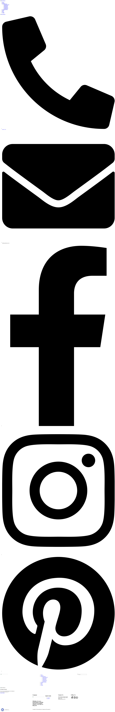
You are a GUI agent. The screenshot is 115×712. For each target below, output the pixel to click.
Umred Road (6, 7)
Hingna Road (6, 6)
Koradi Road (6, 8)
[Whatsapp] (77, 697)
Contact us (48, 697)
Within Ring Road (6, 4)
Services (48, 698)
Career (42, 684)
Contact (3, 12)
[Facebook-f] (72, 697)
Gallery (3, 10)
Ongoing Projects (43, 676)
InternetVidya (53, 709)
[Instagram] (74, 697)
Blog (3, 11)
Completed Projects (5, 9)
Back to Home (2, 692)
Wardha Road (6, 5)
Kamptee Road (45, 680)
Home (3, 2)
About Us (42, 675)
